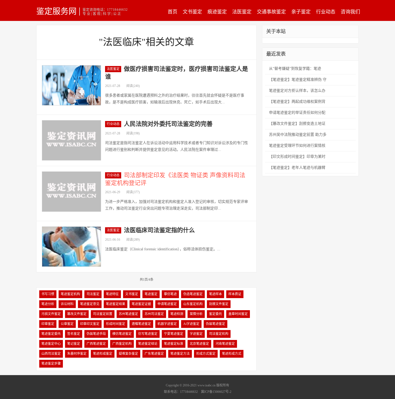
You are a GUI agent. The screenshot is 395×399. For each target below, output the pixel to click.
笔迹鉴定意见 (89, 304)
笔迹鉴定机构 (70, 294)
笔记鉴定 (73, 344)
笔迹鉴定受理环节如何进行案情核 (297, 146)
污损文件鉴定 (51, 314)
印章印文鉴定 (89, 324)
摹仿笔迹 (170, 294)
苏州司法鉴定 (154, 314)
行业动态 (325, 11)
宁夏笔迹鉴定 (173, 334)
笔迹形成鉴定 (102, 354)
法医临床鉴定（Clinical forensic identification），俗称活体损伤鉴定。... (162, 249)
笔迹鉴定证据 (141, 304)
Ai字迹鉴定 (191, 324)
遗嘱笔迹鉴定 (141, 324)
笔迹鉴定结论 (147, 344)
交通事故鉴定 (271, 11)
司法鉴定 (93, 294)
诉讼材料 (67, 304)
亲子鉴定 (301, 11)
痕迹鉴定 (217, 11)
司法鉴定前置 (102, 314)
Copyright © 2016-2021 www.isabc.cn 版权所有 (197, 385)
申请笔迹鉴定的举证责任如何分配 (297, 113)
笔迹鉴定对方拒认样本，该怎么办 (297, 91)
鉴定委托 (215, 314)
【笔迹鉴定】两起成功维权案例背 (297, 102)
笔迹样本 (215, 294)
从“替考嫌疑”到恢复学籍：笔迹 (295, 69)
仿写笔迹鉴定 (147, 334)
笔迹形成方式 (231, 354)
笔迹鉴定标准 (173, 344)
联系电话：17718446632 (181, 392)
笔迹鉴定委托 (51, 334)
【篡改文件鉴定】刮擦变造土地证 (297, 124)
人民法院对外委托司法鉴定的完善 (168, 123)
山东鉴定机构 (193, 304)
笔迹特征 (112, 294)
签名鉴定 (73, 334)
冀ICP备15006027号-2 (216, 392)
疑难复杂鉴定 (128, 354)
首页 (172, 11)
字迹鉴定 (196, 334)
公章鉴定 (67, 324)
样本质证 (234, 294)
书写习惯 (47, 294)
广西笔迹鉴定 (96, 344)
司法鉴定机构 (218, 334)
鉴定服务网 (56, 11)
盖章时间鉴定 (238, 314)
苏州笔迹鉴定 (128, 314)
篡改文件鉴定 (77, 314)
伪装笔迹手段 (96, 334)
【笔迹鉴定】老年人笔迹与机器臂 (297, 168)
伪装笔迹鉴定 (215, 324)
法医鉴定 (242, 11)
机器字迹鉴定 (167, 324)
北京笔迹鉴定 (199, 344)
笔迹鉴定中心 (51, 344)
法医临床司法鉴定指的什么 (159, 230)
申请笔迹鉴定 (167, 304)
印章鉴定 (47, 324)
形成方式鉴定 (206, 354)
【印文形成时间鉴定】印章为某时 (297, 157)
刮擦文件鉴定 (218, 304)
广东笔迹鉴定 (154, 354)
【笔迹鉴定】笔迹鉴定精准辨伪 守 (297, 80)
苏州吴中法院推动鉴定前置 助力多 (297, 135)
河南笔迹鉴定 (225, 344)
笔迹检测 (176, 314)
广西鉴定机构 (122, 344)
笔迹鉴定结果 (115, 304)
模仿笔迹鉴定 (122, 334)
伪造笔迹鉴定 (193, 294)
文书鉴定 (192, 11)
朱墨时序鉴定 (77, 354)
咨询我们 (350, 11)
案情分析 (196, 314)
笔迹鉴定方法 (180, 354)
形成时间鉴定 (115, 324)
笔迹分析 (47, 304)
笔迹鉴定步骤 (51, 363)
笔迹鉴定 (151, 294)
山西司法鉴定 (51, 354)
